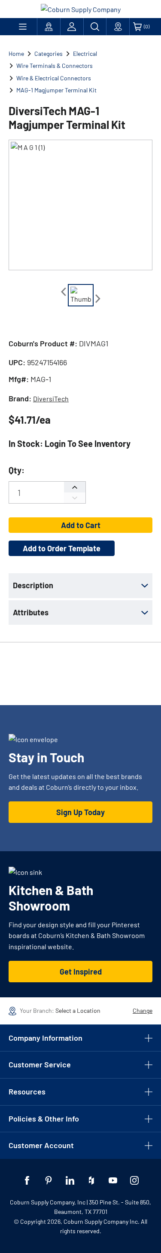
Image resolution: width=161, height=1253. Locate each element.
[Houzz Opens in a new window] (91, 1180)
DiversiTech (51, 398)
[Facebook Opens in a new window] (27, 1180)
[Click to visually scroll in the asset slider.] (63, 291)
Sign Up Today (80, 812)
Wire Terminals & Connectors (54, 65)
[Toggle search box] (95, 26)
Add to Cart (80, 525)
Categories (48, 53)
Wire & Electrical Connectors (53, 78)
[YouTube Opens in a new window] (113, 1180)
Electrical (85, 53)
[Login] (72, 26)
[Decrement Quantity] (74, 497)
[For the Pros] (48, 26)
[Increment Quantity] (74, 487)
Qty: (16, 470)
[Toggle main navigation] (23, 26)
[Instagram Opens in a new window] (134, 1180)
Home (16, 53)
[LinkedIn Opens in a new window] (70, 1180)
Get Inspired (81, 971)
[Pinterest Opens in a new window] (48, 1180)
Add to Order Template (61, 548)
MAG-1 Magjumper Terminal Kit (56, 90)
